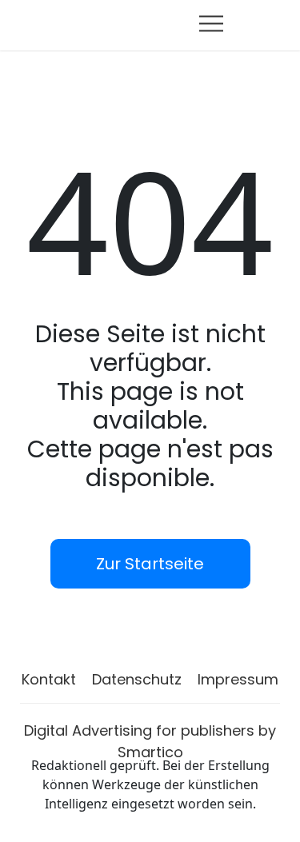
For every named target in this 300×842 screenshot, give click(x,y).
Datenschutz (137, 679)
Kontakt (49, 679)
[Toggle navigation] (211, 23)
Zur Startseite (150, 564)
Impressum (238, 679)
